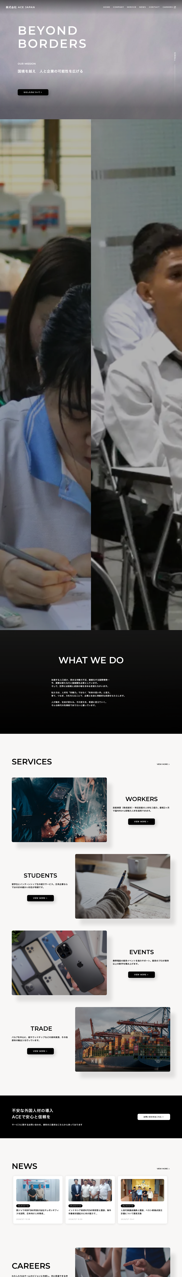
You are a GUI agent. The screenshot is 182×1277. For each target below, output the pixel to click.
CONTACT (154, 7)
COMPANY (118, 7)
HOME (106, 7)
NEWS (142, 7)
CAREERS (168, 7)
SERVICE (131, 7)
